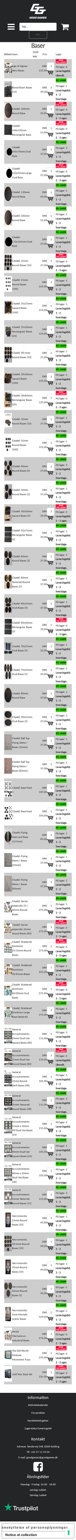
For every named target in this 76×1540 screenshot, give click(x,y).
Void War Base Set (22, 1374)
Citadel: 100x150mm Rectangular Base (21, 130)
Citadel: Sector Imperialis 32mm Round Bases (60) (21, 929)
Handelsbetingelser (38, 1420)
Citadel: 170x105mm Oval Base (22, 242)
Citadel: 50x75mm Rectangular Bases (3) (22, 535)
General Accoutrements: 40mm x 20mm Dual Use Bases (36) (21, 1173)
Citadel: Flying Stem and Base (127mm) (20, 837)
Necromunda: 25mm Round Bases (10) (19, 1220)
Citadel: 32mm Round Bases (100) (20, 445)
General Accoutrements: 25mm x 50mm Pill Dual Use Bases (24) (22, 1126)
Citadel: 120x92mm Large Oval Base (21, 173)
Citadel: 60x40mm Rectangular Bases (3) (22, 627)
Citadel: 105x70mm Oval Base (21, 152)
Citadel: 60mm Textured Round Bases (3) (21, 582)
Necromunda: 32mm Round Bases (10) (19, 1267)
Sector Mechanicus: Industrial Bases (20, 1336)
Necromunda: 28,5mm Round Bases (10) (20, 1244)
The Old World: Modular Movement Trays (21, 1355)
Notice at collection (21, 1535)
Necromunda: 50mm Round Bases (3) (19, 1291)
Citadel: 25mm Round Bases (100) (20, 284)
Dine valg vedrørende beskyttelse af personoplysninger (35, 1527)
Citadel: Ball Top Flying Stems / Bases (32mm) (21, 743)
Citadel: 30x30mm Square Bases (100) (22, 379)
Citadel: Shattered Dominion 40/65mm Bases (22, 970)
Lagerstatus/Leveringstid (38, 1428)
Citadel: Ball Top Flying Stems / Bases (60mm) (21, 766)
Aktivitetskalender (38, 1405)
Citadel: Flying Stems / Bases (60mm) (19, 884)
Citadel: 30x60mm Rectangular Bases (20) (22, 400)
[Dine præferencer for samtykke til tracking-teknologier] (69, 1533)
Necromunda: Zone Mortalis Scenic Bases (19, 1315)
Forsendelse (38, 1413)
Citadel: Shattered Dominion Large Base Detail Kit (22, 1013)
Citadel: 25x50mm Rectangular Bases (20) (22, 331)
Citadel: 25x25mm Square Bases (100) (22, 308)
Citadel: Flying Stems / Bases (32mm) (19, 861)
